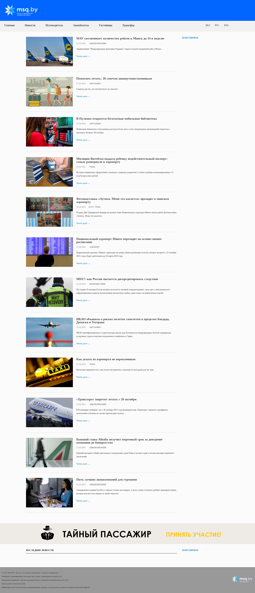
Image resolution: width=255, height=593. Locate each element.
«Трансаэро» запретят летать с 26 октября (106, 399)
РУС (217, 25)
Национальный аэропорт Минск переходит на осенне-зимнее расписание (119, 240)
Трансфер (128, 25)
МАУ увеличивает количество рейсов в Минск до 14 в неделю (120, 38)
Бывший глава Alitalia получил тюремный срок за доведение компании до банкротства (119, 441)
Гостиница (105, 25)
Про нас (19, 573)
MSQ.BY (65, 580)
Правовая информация (50, 573)
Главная (9, 25)
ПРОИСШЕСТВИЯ (97, 284)
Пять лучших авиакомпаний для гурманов (106, 479)
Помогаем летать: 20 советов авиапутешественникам (114, 78)
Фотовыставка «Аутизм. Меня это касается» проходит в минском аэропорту (122, 200)
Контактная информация (32, 573)
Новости (30, 25)
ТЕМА (92, 167)
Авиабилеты (81, 25)
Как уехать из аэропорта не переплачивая (105, 359)
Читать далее (83, 56)
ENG (226, 25)
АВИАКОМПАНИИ (98, 43)
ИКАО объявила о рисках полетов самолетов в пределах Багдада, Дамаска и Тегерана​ (122, 321)
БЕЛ (208, 25)
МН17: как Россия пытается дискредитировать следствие (117, 279)
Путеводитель (54, 25)
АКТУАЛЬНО (95, 83)
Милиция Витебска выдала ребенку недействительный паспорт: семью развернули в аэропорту (122, 160)
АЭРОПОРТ (95, 247)
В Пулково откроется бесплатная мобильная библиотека (116, 118)
